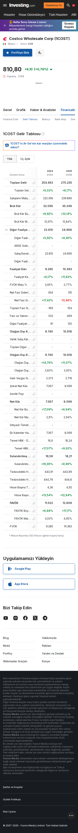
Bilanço (46, 119)
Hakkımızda (49, 637)
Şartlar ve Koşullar (13, 787)
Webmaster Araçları (15, 661)
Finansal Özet (10, 119)
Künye (46, 661)
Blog (6, 637)
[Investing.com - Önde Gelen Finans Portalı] (22, 5)
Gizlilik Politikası (12, 799)
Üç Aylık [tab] (25, 158)
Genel (7, 110)
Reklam (46, 645)
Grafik (21, 110)
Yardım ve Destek (53, 653)
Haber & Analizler (43, 110)
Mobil (6, 645)
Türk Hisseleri (58, 14)
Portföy (7, 653)
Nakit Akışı (60, 119)
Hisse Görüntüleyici (32, 14)
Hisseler (9, 14)
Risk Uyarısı (9, 811)
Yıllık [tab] (9, 158)
